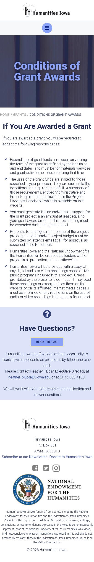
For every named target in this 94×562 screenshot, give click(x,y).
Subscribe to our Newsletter (24, 457)
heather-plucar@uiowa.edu (29, 377)
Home (5, 114)
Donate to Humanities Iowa (70, 457)
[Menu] (47, 28)
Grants (19, 114)
